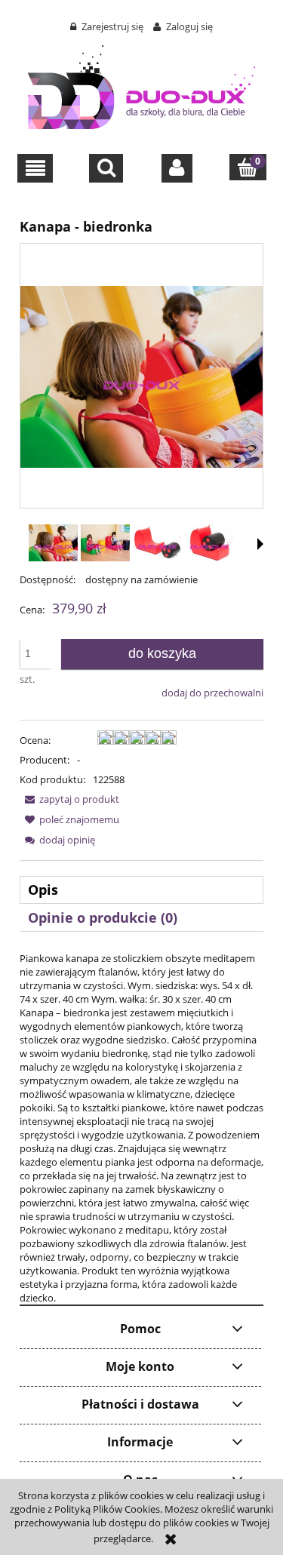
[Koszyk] (247, 167)
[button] (35, 168)
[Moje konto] (176, 168)
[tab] (141, 890)
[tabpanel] (141, 1128)
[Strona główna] (141, 84)
